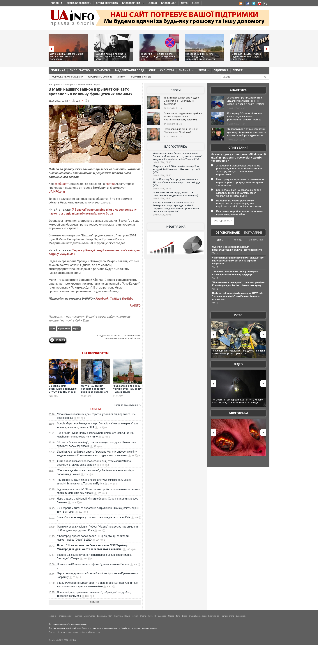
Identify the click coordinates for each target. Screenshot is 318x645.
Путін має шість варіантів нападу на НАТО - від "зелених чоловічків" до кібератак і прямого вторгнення (237, 296)
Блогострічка (130, 4)
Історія (135, 616)
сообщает (61, 184)
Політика (58, 70)
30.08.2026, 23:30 (162, 175)
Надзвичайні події (130, 70)
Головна (56, 3)
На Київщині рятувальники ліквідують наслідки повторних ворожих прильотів (238, 352)
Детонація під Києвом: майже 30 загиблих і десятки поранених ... (66, 56)
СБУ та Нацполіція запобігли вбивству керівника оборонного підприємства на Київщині (94, 392)
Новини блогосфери (88, 84)
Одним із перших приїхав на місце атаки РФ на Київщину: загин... (111, 56)
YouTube (127, 298)
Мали (52, 328)
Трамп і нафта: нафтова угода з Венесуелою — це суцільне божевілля (181, 100)
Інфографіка (176, 227)
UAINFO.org (57, 191)
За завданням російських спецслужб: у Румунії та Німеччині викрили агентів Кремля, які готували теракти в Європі (63, 393)
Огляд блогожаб (107, 3)
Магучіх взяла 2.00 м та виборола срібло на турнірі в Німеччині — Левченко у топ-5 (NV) (176, 169)
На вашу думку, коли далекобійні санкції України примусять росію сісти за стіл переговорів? (238, 157)
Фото (184, 3)
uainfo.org (82, 628)
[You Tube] (259, 4)
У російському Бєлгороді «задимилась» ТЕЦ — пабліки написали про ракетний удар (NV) (177, 182)
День (220, 239)
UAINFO (135, 305)
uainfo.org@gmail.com (90, 632)
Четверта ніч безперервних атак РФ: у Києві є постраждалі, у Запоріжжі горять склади (237, 401)
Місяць (238, 239)
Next (267, 49)
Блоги (176, 90)
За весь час (256, 239)
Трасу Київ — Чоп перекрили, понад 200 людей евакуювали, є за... (158, 56)
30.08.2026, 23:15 (162, 188)
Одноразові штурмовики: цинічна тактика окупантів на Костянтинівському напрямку (183, 116)
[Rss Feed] (241, 4)
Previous (50, 49)
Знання (183, 71)
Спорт (238, 70)
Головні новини (65, 616)
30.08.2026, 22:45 (162, 214)
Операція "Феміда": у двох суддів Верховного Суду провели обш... (246, 56)
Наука (127, 616)
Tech (201, 71)
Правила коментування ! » (127, 405)
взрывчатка (64, 328)
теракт (76, 328)
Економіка (102, 70)
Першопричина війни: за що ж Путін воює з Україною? (180, 130)
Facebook (101, 298)
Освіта (143, 616)
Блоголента (213, 616)
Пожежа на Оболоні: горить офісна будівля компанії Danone (93, 564)
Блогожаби (168, 3)
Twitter (115, 298)
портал (110, 184)
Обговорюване (227, 232)
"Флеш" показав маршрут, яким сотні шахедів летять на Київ (93, 517)
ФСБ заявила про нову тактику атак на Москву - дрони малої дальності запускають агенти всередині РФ (127, 392)
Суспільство (80, 70)
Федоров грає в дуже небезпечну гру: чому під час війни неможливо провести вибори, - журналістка (246, 132)
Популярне (253, 232)
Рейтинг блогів (227, 616)
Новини (95, 409)
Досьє (152, 3)
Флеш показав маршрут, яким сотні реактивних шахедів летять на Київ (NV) (175, 194)
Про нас (52, 632)
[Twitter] (253, 4)
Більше (94, 602)
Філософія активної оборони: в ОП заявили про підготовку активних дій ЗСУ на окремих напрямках (238, 260)
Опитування (238, 148)
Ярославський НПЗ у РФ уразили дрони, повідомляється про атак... (201, 56)
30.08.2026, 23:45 (162, 162)
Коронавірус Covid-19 (100, 77)
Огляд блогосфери (79, 3)
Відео (195, 3)
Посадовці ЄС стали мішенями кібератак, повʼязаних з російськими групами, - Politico (244, 116)
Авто (150, 616)
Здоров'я (221, 70)
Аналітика (238, 90)
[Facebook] (247, 4)
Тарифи (120, 77)
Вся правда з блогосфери (62, 84)
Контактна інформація (68, 632)
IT (155, 616)
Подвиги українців (140, 77)
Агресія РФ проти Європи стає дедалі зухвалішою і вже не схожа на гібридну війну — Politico (245, 100)
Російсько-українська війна (67, 77)
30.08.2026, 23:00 (162, 198)
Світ (152, 70)
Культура (167, 70)
